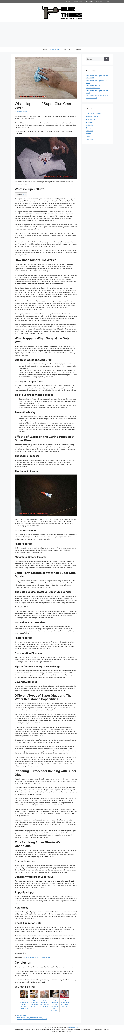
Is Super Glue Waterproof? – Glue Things (36, 957)
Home (45, 49)
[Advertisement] (62, 34)
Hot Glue (89, 128)
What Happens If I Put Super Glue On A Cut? (29, 1017)
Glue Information (55, 49)
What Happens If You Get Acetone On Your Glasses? (54, 1005)
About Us (67, 1)
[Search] (106, 59)
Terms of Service (78, 1)
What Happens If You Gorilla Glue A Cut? (34, 1003)
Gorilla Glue (89, 125)
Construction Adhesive (93, 113)
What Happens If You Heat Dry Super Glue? (44, 1003)
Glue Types (67, 49)
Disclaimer (99, 1)
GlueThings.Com (74, 1027)
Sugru (88, 136)
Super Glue (89, 139)
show (24, 194)
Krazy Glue (89, 131)
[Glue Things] (62, 12)
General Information (92, 116)
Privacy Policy (89, 1)
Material (78, 49)
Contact (107, 1)
